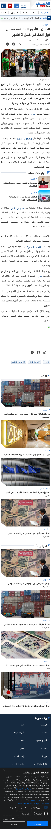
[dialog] (25, 798)
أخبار (22, 724)
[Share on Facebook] (14, 44)
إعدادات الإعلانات (35, 800)
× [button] (4, 771)
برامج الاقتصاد (18, 763)
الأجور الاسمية (34, 247)
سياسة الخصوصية (23, 803)
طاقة (44, 732)
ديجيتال (44, 756)
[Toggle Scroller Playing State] (49, 18)
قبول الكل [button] (37, 824)
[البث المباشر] (10, 6)
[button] (23, 6)
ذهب (22, 748)
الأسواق (14, 12)
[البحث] (16, 6)
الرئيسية (44, 12)
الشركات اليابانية (24, 139)
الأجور (39, 276)
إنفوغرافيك (19, 756)
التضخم (32, 114)
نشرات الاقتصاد (40, 763)
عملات (44, 748)
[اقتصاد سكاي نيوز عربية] (40, 5)
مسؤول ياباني (17, 208)
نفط (22, 740)
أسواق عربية (19, 732)
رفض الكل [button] (14, 824)
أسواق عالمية (41, 740)
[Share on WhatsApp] (20, 44)
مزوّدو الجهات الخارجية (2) (24, 788)
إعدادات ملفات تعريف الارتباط (39, 803)
